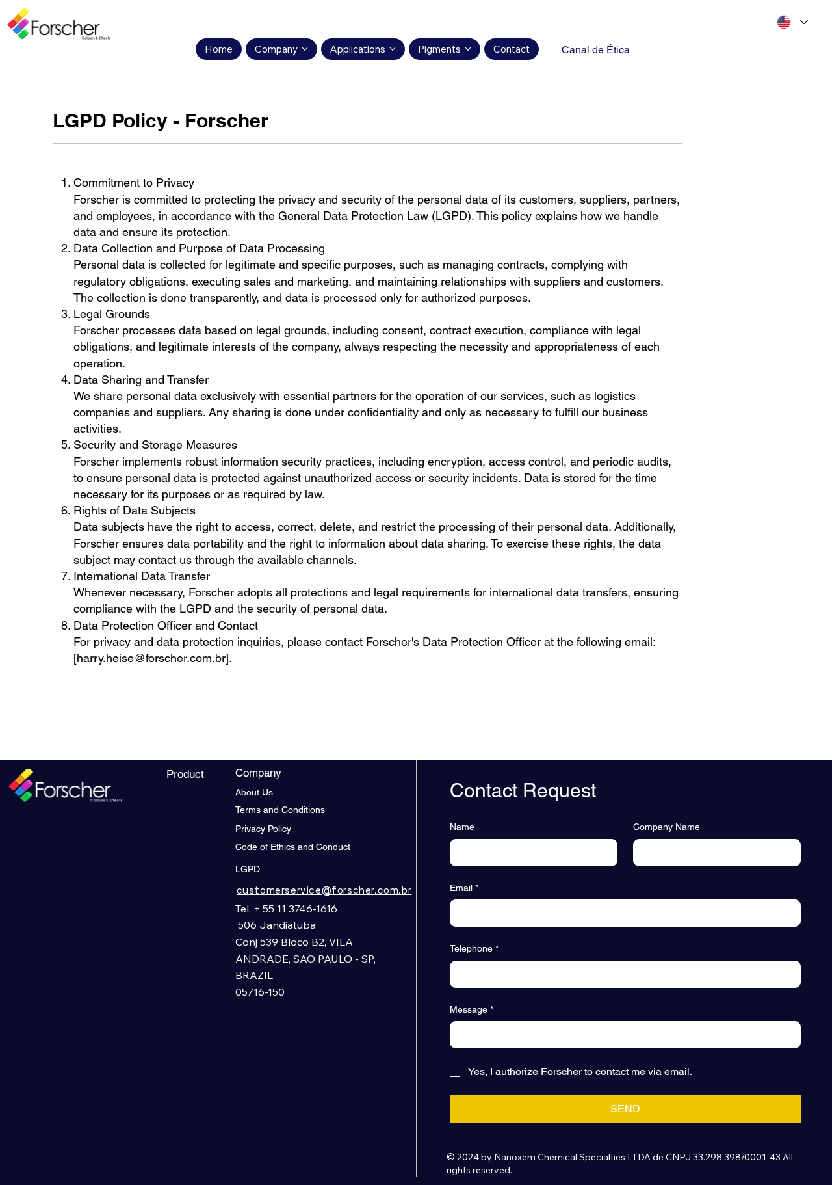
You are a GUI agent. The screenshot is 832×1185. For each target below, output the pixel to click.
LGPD (247, 869)
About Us (254, 792)
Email (464, 888)
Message (471, 1009)
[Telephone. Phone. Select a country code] (471, 974)
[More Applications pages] (392, 49)
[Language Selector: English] (792, 22)
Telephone (474, 948)
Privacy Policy (263, 828)
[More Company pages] (305, 49)
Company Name (666, 826)
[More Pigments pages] (468, 49)
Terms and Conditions (280, 810)
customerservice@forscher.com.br (324, 890)
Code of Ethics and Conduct (292, 847)
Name (462, 826)
